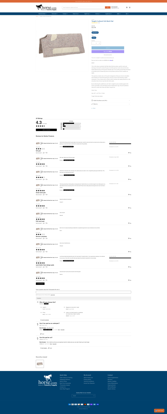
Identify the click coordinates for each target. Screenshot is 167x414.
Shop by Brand (112, 385)
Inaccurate (62, 329)
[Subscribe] (93, 395)
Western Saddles (112, 381)
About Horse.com (88, 377)
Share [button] (94, 108)
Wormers (97, 13)
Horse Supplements (113, 377)
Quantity (93, 40)
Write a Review (46, 129)
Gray (94, 37)
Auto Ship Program (65, 389)
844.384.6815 (114, 7)
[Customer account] (126, 7)
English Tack (86, 13)
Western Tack (75, 13)
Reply (59, 329)
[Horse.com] (46, 7)
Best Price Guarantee (65, 383)
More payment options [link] (108, 54)
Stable (118, 13)
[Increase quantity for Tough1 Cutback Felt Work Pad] (99, 43)
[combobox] (86, 7)
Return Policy (63, 381)
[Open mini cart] (129, 7)
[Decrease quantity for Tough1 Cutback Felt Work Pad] (93, 43)
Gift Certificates (112, 387)
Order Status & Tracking (66, 377)
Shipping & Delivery (65, 379)
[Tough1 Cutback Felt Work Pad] (40, 364)
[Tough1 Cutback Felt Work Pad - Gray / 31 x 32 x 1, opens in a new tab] (38, 143)
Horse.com (81, 406)
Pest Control (54, 13)
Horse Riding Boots (113, 383)
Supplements (107, 13)
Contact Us (63, 387)
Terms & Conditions (89, 381)
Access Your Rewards (89, 383)
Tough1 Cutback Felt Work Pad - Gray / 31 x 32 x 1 (49, 144)
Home (37, 16)
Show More (40, 283)
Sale (126, 13)
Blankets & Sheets (42, 13)
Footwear (64, 13)
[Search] (107, 7)
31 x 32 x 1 (95, 32)
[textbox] (83, 292)
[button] (111, 100)
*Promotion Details (65, 385)
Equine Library (111, 389)
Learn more (53, 294)
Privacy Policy (87, 379)
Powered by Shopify (86, 406)
